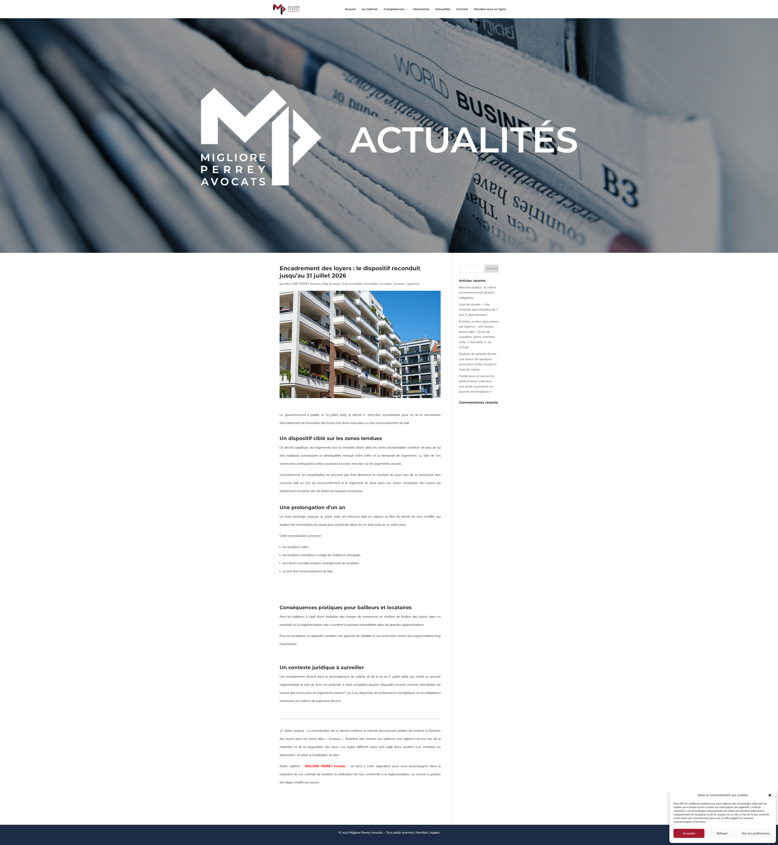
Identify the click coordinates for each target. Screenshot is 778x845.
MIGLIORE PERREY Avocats (303, 283)
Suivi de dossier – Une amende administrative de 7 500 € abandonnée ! (478, 310)
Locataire (385, 283)
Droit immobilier (352, 283)
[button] (770, 795)
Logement (412, 283)
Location (398, 283)
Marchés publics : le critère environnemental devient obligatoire (477, 293)
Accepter (689, 833)
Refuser (722, 833)
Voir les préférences (756, 833)
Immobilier (371, 283)
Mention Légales (428, 832)
